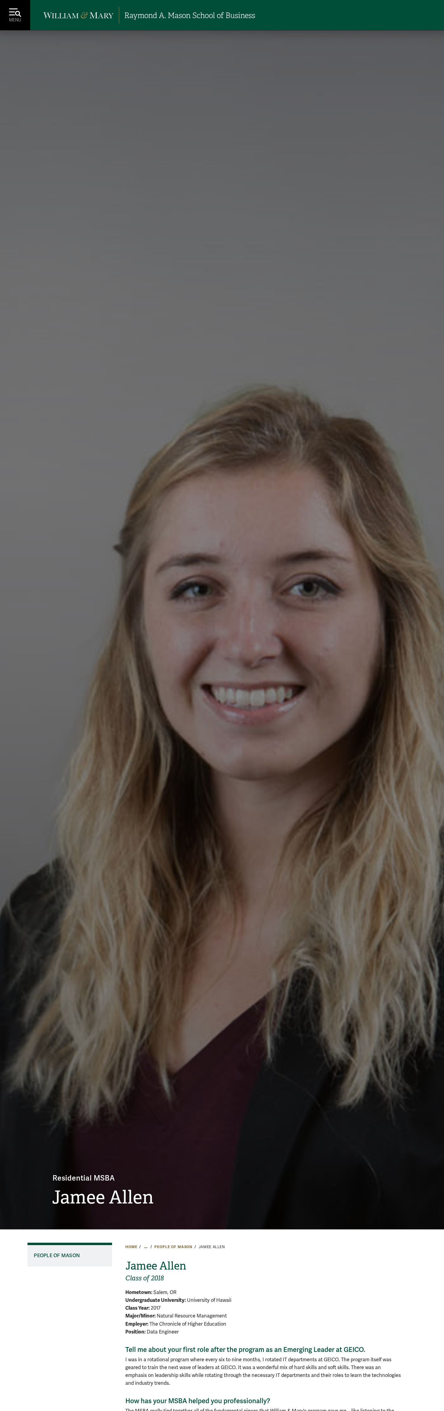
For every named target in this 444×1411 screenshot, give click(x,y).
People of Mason (173, 1247)
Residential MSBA (84, 1178)
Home (131, 1247)
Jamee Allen (103, 1197)
